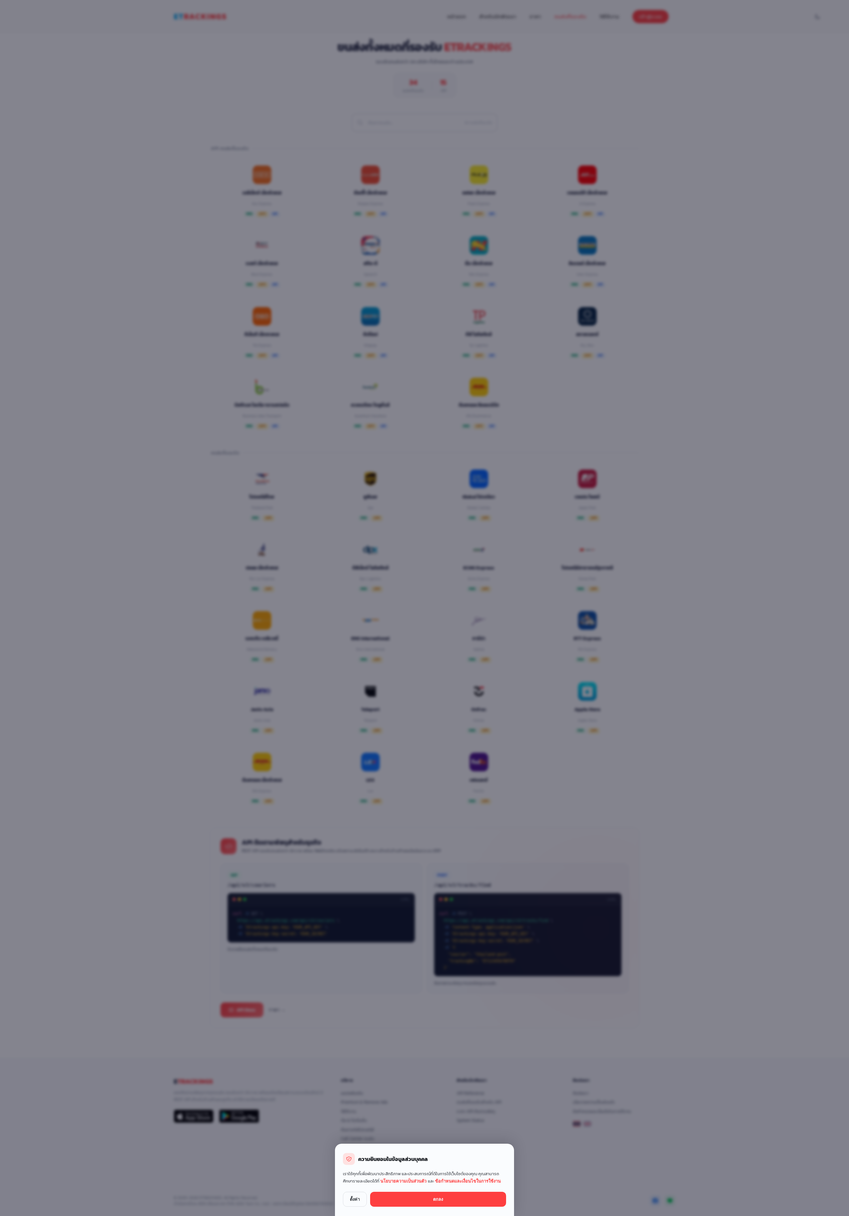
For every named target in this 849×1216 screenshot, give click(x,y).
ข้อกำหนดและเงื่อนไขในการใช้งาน (468, 1181)
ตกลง (438, 1199)
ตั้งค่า (355, 1199)
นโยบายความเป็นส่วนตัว (404, 1181)
